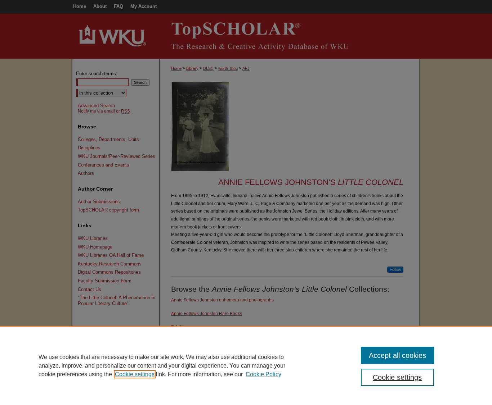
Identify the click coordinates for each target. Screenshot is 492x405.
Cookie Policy (263, 374)
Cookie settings (135, 374)
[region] (246, 365)
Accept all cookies (397, 355)
